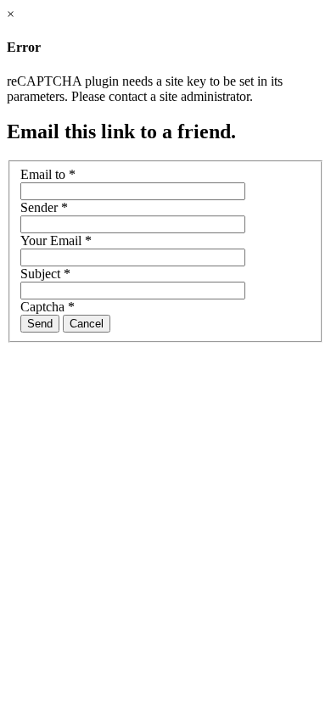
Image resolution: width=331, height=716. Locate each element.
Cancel (87, 323)
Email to (48, 174)
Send (40, 323)
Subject (45, 273)
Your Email (56, 240)
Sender (44, 207)
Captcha (47, 306)
